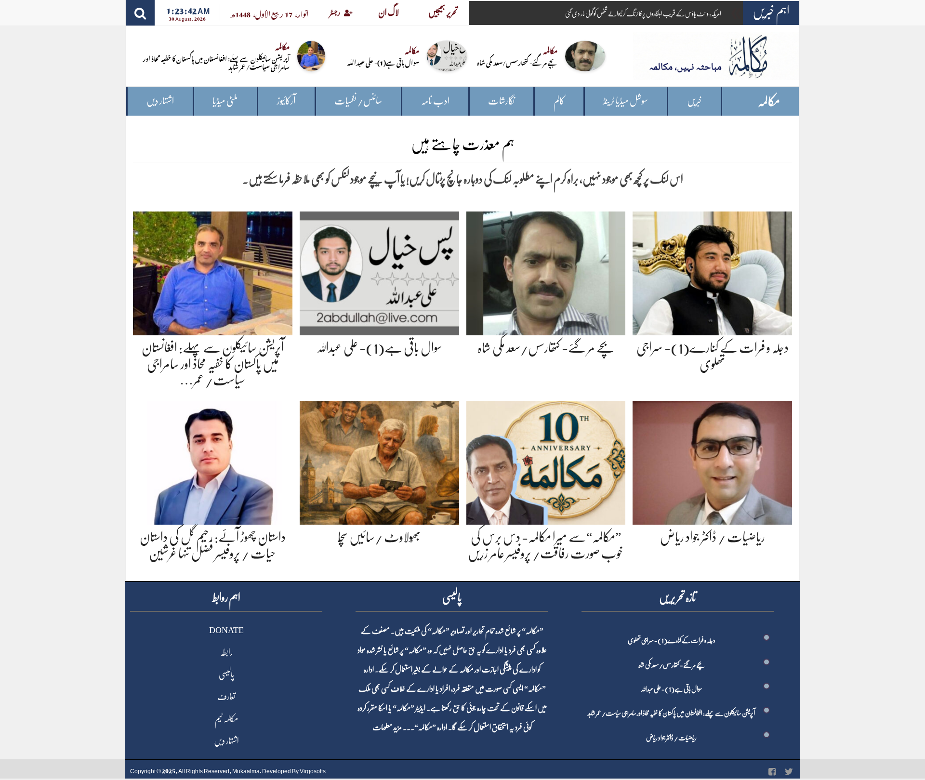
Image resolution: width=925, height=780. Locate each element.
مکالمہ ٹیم (226, 719)
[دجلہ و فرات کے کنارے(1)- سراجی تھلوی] (712, 271)
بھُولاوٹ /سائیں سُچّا (379, 537)
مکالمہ (769, 101)
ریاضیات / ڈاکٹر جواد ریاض (712, 537)
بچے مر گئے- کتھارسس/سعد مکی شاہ (517, 62)
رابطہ (226, 652)
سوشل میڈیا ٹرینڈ (625, 101)
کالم (559, 101)
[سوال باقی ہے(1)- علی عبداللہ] (379, 271)
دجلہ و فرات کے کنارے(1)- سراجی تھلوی (671, 640)
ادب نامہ (435, 101)
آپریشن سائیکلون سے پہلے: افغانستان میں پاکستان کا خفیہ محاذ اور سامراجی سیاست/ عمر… (213, 364)
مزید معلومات (387, 727)
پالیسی (226, 674)
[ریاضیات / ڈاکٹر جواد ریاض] (712, 461)
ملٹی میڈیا (225, 101)
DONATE (226, 630)
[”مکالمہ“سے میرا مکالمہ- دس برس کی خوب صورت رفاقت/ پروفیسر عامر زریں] (546, 461)
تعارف (226, 697)
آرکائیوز (286, 101)
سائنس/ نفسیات (358, 101)
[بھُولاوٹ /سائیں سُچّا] (379, 461)
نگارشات (501, 101)
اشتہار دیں (160, 101)
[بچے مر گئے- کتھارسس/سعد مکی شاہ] (546, 271)
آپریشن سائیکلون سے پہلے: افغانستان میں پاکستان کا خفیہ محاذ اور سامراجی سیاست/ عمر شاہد (216, 62)
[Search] (140, 13)
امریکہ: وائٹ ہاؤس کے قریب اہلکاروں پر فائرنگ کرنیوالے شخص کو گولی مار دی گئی (643, 13)
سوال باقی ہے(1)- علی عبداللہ (383, 62)
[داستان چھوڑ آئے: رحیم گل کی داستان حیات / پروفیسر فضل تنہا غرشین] (212, 461)
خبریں (694, 101)
